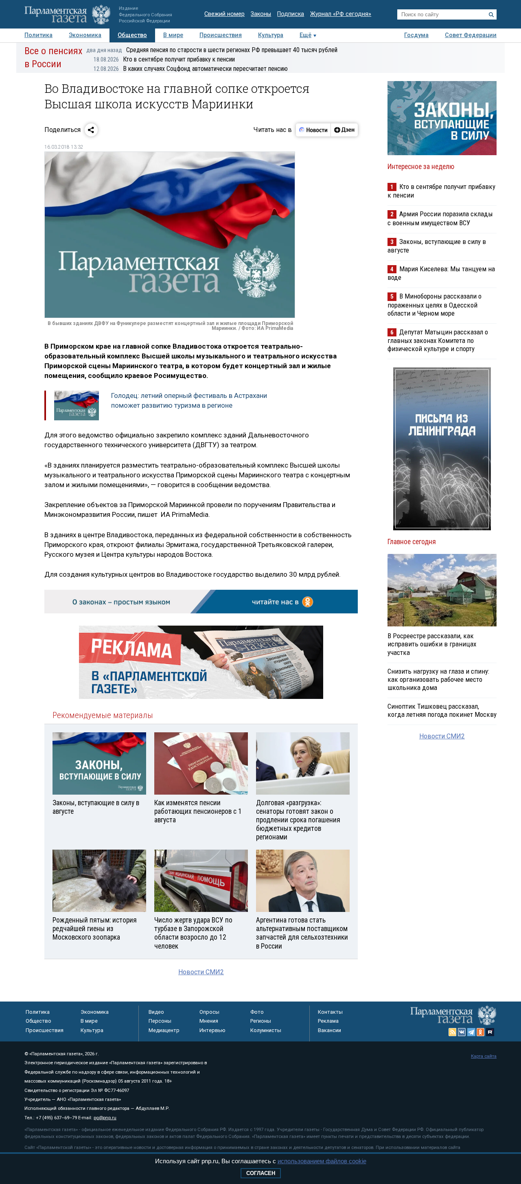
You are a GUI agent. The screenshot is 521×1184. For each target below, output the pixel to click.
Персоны (160, 1021)
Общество (132, 35)
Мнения (208, 1021)
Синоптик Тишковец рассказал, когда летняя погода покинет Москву (442, 710)
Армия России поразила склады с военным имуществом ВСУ (440, 218)
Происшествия (220, 35)
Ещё (305, 35)
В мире (173, 35)
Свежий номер (224, 14)
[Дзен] (344, 129)
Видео (156, 1012)
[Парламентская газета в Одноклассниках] (481, 1032)
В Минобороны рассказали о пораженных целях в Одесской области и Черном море (434, 304)
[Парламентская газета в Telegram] (471, 1032)
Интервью (212, 1030)
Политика (38, 35)
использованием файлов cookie (322, 1161)
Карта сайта (484, 1056)
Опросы (209, 1012)
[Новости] (313, 129)
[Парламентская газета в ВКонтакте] (462, 1032)
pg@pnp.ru (105, 1117)
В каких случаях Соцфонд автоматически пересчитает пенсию (191, 68)
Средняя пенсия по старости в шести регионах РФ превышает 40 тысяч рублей (211, 50)
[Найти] (491, 14)
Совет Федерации (471, 35)
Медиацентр (164, 1030)
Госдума (416, 35)
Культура (270, 35)
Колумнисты (265, 1030)
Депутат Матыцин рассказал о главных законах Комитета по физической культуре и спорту (437, 340)
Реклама (328, 1021)
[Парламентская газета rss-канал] (453, 1032)
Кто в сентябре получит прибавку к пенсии (164, 59)
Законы (261, 14)
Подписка (290, 14)
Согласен (260, 1173)
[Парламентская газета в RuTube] (490, 1032)
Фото (257, 1012)
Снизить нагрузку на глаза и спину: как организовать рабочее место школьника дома (438, 679)
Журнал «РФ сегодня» (340, 14)
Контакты (330, 1012)
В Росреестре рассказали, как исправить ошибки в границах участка (431, 644)
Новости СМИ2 (201, 972)
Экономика (85, 35)
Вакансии (329, 1030)
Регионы (260, 1021)
